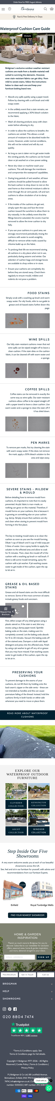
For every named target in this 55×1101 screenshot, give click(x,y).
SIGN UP (44, 957)
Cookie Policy (22, 1064)
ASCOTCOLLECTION (16, 831)
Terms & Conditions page (21, 1054)
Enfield (14, 905)
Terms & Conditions (39, 1064)
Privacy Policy (27, 1068)
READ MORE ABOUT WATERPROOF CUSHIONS (27, 715)
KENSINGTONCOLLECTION (38, 804)
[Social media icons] (4, 1009)
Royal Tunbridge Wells (42, 905)
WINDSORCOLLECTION (39, 831)
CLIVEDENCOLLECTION (16, 804)
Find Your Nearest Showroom (27, 915)
